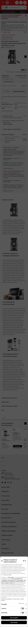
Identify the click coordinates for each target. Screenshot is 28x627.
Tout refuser (14, 622)
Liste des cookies (16, 598)
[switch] (22, 608)
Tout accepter (14, 618)
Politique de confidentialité (6, 598)
